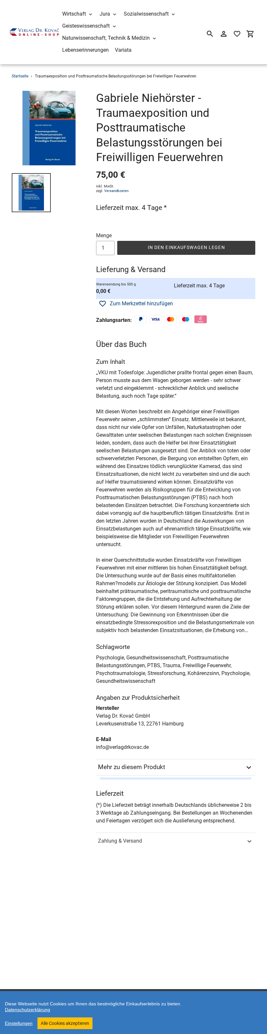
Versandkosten (116, 191)
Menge (104, 235)
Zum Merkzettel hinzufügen (141, 303)
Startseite (20, 76)
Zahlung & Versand (120, 841)
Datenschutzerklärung (27, 1009)
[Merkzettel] (237, 34)
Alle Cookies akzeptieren (65, 1023)
